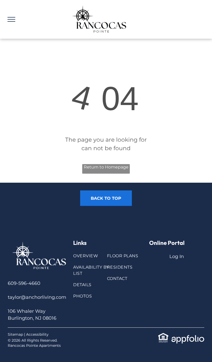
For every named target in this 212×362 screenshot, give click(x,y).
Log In (176, 256)
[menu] (11, 19)
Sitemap (15, 334)
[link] (163, 336)
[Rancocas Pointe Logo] (40, 241)
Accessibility (37, 334)
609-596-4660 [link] (24, 283)
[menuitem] (92, 258)
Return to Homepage (106, 167)
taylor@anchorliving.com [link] (37, 297)
